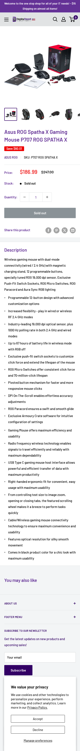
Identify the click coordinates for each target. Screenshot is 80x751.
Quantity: (10, 197)
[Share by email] (73, 230)
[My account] (63, 19)
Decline (38, 730)
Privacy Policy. (37, 707)
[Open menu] (6, 19)
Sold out (40, 213)
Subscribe (18, 670)
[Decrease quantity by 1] (24, 197)
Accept (38, 719)
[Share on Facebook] (48, 230)
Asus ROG (11, 157)
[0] (72, 19)
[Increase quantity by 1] (47, 197)
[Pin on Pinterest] (57, 230)
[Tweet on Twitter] (65, 230)
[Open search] (55, 19)
